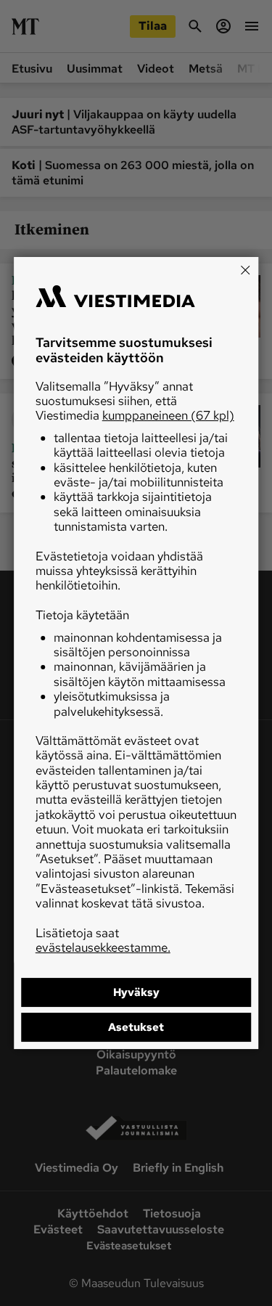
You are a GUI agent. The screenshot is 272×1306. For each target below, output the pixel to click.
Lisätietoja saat (103, 940)
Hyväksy (136, 992)
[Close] (245, 270)
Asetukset (136, 1027)
